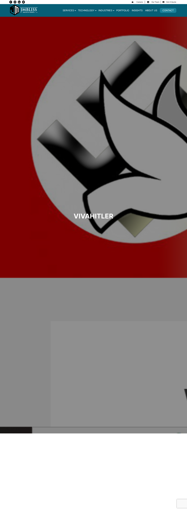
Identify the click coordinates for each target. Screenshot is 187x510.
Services (68, 10)
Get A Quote (171, 2)
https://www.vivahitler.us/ (43, 447)
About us (151, 10)
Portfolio (122, 10)
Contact (168, 10)
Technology (86, 10)
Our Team (155, 2)
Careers (139, 2)
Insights (137, 10)
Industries (105, 10)
